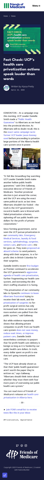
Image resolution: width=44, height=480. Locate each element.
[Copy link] (4, 442)
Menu (35, 5)
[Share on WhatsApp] (4, 469)
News (13, 16)
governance (26, 420)
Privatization (11, 420)
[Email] (4, 449)
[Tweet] (4, 456)
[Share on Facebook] (4, 462)
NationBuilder (24, 470)
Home (6, 16)
